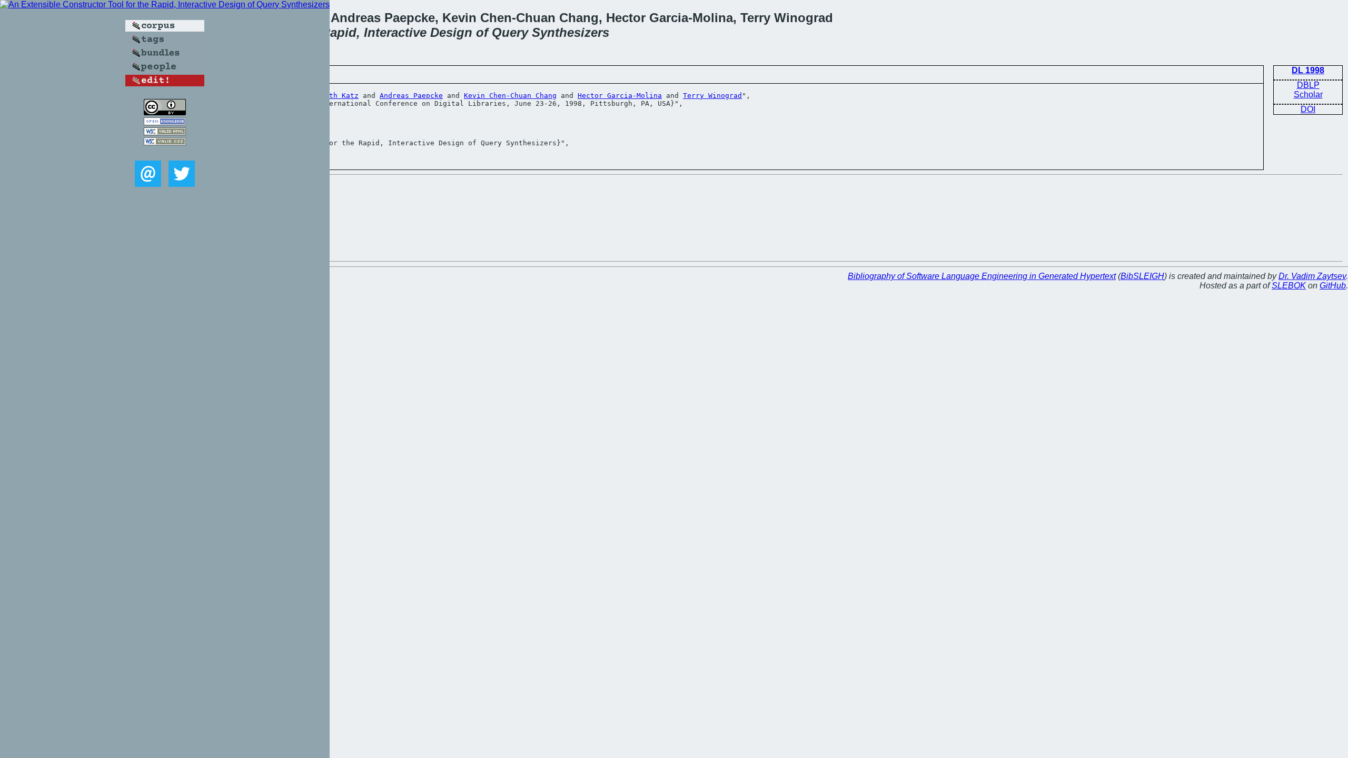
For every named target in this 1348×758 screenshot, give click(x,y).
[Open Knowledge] (165, 122)
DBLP (1308, 85)
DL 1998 (1308, 70)
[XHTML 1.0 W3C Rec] (165, 132)
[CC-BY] (165, 112)
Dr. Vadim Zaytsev (1312, 276)
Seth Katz (340, 95)
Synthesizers (570, 32)
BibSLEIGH (1142, 276)
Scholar (1308, 94)
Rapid (338, 32)
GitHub (1333, 285)
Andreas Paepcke (411, 95)
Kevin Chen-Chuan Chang (510, 95)
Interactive (395, 32)
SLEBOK (1289, 285)
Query (510, 32)
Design (451, 32)
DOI (1308, 109)
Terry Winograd (712, 95)
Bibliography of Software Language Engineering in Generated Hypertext (982, 276)
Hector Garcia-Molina (620, 95)
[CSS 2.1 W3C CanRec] (165, 152)
